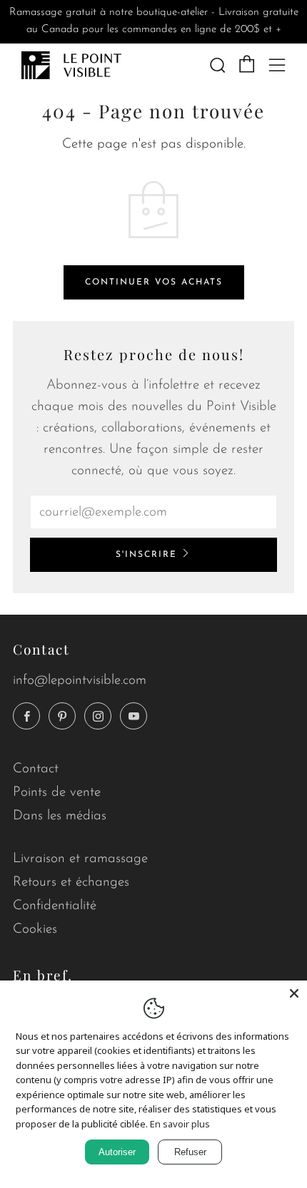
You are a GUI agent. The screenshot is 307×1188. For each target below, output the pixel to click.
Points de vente (57, 792)
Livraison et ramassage (80, 859)
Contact (36, 769)
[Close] (294, 993)
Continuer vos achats (154, 282)
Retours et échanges (71, 882)
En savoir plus (180, 1123)
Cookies (35, 929)
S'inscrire (146, 555)
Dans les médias (59, 816)
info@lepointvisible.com (79, 680)
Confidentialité (54, 906)
